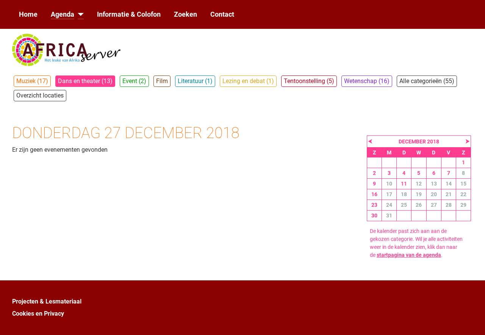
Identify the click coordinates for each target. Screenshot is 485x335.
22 (463, 194)
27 (434, 205)
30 (374, 215)
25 (404, 205)
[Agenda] (79, 14)
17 (389, 194)
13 (434, 184)
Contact (222, 14)
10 (389, 184)
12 (419, 184)
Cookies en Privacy (38, 313)
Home (28, 14)
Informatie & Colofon (129, 14)
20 (434, 194)
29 (463, 205)
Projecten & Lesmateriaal (46, 301)
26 (419, 205)
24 (389, 205)
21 (449, 194)
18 (404, 194)
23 (374, 205)
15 (463, 184)
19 (419, 194)
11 (404, 184)
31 (389, 215)
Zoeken (185, 14)
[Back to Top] (472, 321)
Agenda (62, 14)
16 (374, 194)
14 (449, 184)
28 (449, 205)
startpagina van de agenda (409, 255)
